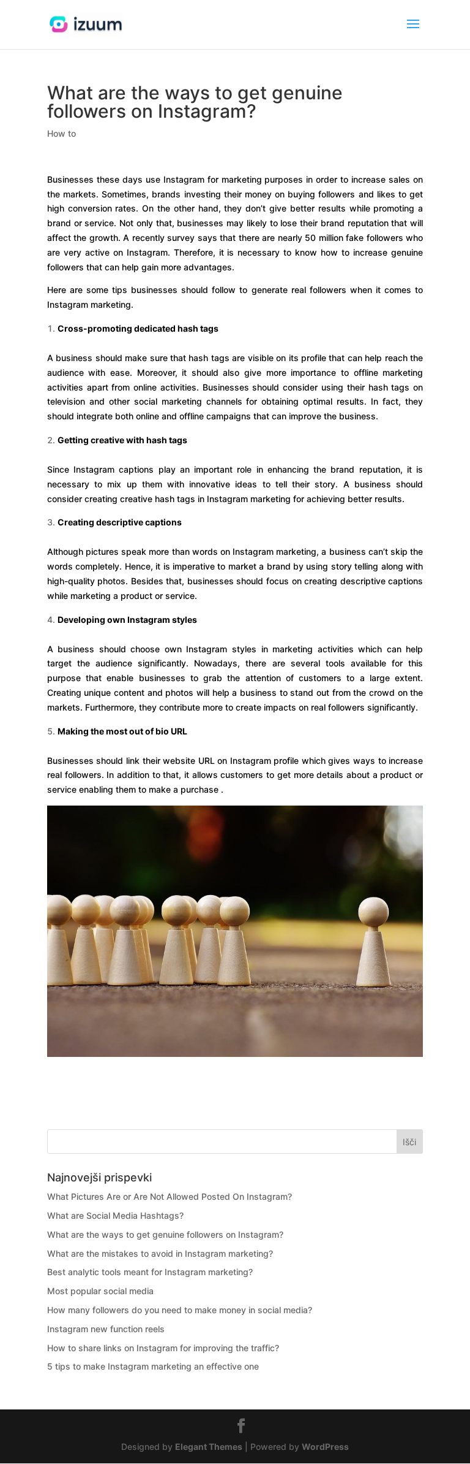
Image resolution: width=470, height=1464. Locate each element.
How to (61, 133)
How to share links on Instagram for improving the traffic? (163, 1348)
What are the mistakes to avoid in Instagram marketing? (160, 1253)
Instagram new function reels (106, 1329)
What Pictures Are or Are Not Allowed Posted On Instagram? (169, 1196)
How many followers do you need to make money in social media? (179, 1310)
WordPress (325, 1446)
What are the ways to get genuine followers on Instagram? (165, 1234)
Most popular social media (100, 1291)
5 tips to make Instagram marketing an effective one (153, 1366)
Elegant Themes (208, 1446)
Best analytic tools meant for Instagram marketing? (150, 1272)
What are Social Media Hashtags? (115, 1215)
